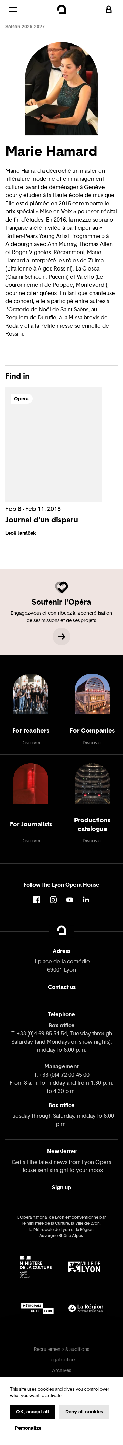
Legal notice (61, 1360)
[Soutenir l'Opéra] (61, 636)
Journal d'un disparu (41, 519)
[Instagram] (53, 899)
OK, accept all (32, 1411)
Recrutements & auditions (61, 1349)
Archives (61, 1370)
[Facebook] (37, 899)
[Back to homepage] (61, 9)
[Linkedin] (86, 899)
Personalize (28, 1428)
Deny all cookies (84, 1411)
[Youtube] (70, 899)
